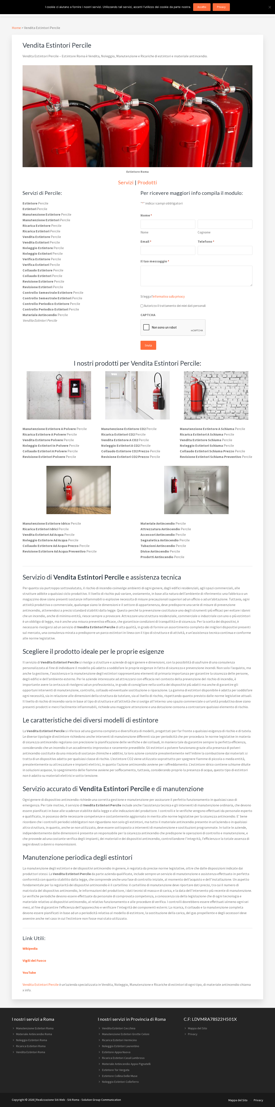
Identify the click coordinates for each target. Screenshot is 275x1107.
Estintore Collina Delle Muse (120, 1076)
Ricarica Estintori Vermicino (119, 1040)
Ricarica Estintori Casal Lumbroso (123, 1058)
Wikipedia (30, 948)
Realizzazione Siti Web (50, 1100)
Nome (144, 232)
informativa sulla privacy (169, 296)
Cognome (204, 232)
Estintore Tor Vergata (115, 1070)
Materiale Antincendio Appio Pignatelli (126, 1064)
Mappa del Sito (197, 1028)
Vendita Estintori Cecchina (118, 1028)
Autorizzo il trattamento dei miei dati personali (175, 306)
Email (146, 241)
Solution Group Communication (101, 1100)
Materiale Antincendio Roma (34, 1034)
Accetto (201, 7)
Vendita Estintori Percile (41, 984)
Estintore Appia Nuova (116, 1052)
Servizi (126, 182)
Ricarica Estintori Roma (31, 1046)
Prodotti (147, 182)
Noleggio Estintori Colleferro (120, 1082)
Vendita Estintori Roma (30, 1052)
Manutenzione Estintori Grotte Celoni (125, 1034)
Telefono (206, 241)
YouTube (29, 972)
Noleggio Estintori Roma (31, 1040)
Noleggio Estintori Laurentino (120, 1046)
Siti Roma (73, 1100)
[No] (269, 7)
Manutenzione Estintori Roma (34, 1028)
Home (16, 28)
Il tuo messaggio (155, 261)
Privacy (192, 1034)
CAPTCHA (148, 315)
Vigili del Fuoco (34, 960)
